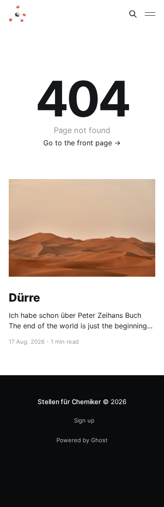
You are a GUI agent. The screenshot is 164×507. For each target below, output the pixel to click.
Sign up (84, 420)
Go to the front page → (82, 142)
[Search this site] (133, 14)
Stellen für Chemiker (69, 402)
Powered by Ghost (82, 440)
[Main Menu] (150, 14)
